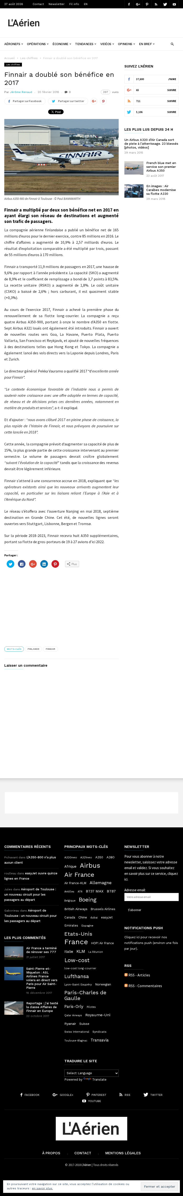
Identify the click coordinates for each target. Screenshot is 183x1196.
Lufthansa (76, 976)
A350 (99, 857)
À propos (51, 1153)
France (76, 942)
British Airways (75, 909)
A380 (111, 857)
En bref (145, 44)
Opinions (125, 44)
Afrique (70, 866)
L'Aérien (86, 1165)
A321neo (86, 857)
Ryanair (70, 1024)
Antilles (69, 891)
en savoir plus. (42, 1188)
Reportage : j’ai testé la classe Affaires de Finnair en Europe (42, 1007)
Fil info (74, 4)
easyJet (107, 917)
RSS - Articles (139, 975)
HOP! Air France (102, 943)
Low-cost (77, 960)
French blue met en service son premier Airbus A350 (161, 166)
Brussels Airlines (103, 909)
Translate (99, 1079)
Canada (69, 917)
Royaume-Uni (97, 1015)
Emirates (71, 925)
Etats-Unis (78, 934)
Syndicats (99, 1031)
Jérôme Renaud (21, 92)
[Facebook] (128, 4)
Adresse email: (135, 890)
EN (85, 4)
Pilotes (91, 1007)
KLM (80, 951)
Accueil (9, 58)
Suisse (84, 1024)
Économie (60, 44)
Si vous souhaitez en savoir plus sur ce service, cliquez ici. (151, 874)
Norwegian (103, 984)
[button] (172, 43)
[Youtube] (174, 4)
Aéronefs (12, 44)
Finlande (33, 649)
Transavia (100, 1040)
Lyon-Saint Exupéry (78, 984)
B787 (111, 891)
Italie (68, 951)
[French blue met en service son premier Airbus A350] (133, 168)
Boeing (88, 900)
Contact (38, 4)
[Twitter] (165, 4)
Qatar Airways (73, 1015)
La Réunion (95, 952)
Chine (82, 917)
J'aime (172, 79)
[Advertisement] (114, 19)
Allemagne (101, 882)
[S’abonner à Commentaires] (126, 985)
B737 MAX (94, 891)
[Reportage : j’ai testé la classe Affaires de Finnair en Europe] (13, 1008)
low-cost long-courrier (80, 968)
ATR (80, 891)
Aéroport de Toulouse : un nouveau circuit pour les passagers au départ (30, 894)
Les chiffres (29, 58)
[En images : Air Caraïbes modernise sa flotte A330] (133, 191)
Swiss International (76, 1031)
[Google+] (137, 4)
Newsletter (57, 4)
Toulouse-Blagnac (75, 1040)
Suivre (171, 90)
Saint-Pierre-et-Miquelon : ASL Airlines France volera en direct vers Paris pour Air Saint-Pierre (41, 978)
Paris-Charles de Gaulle (85, 995)
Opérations (36, 44)
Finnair (50, 649)
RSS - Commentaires (145, 985)
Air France (79, 874)
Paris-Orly (73, 1006)
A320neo (70, 857)
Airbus (90, 865)
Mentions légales (123, 1153)
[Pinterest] (147, 4)
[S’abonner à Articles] (126, 975)
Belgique (70, 900)
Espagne (87, 925)
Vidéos (105, 44)
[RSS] (156, 4)
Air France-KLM (75, 883)
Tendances (84, 44)
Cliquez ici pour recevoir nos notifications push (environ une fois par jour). (151, 942)
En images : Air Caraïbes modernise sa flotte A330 (161, 190)
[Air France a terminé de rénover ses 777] (13, 953)
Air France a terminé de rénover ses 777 (41, 950)
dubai (94, 917)
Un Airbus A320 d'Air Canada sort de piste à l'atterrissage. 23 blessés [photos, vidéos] (151, 143)
